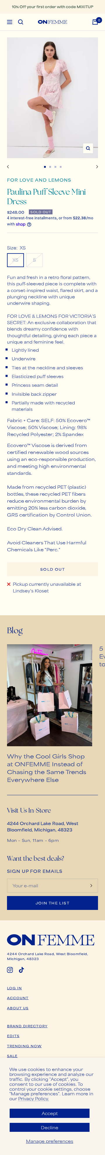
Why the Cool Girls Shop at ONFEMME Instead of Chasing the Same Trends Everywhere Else (46, 768)
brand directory (27, 1025)
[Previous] (8, 166)
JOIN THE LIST (52, 903)
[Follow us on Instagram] (10, 970)
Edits (13, 1035)
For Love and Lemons (39, 180)
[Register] (91, 885)
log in (14, 988)
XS (15, 260)
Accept (50, 1113)
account (18, 997)
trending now (24, 1045)
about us (18, 1008)
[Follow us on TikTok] (21, 970)
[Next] (97, 166)
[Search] (20, 22)
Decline (49, 1127)
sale (12, 1055)
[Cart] (95, 22)
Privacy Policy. (33, 1098)
